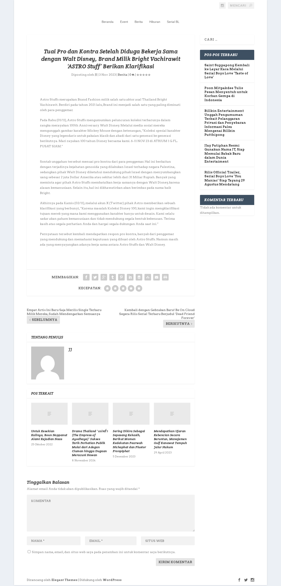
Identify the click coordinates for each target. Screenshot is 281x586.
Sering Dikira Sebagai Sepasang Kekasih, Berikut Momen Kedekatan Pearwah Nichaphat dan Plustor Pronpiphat (129, 441)
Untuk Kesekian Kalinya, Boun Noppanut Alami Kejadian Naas (49, 435)
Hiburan (154, 21)
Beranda (107, 21)
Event (124, 21)
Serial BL (173, 21)
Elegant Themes (64, 580)
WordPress (112, 580)
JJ (96, 74)
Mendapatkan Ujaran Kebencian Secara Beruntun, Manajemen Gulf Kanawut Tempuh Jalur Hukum (170, 439)
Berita (139, 21)
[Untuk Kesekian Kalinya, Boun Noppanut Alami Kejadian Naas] (49, 414)
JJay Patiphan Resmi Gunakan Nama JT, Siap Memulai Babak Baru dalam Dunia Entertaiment (224, 153)
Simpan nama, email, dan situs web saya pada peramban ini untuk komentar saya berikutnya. (103, 552)
